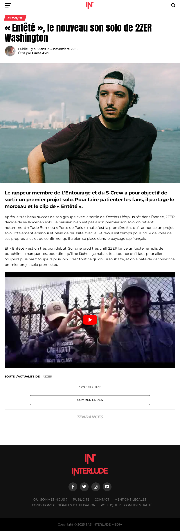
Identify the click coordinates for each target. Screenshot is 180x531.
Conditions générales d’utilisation (63, 505)
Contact (102, 499)
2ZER (48, 376)
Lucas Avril (40, 53)
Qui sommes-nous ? (50, 499)
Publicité (81, 499)
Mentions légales (130, 499)
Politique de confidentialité (126, 505)
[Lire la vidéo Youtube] (90, 320)
